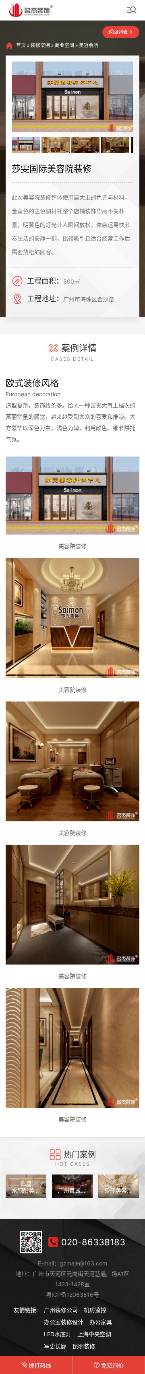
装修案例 (40, 45)
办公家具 (100, 1321)
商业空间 (64, 45)
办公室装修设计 (63, 1321)
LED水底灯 (57, 1334)
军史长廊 (55, 1346)
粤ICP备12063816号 (72, 1294)
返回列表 (118, 32)
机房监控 (95, 1309)
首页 (21, 45)
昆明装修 (83, 1346)
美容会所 (88, 45)
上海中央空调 (94, 1334)
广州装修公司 (61, 1309)
